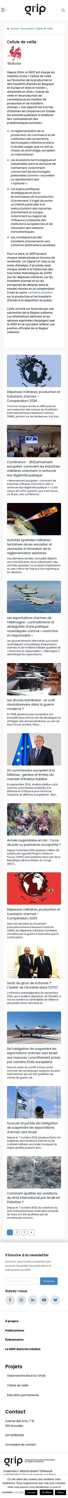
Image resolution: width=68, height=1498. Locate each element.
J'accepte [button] (31, 1492)
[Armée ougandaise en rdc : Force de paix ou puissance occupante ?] (34, 819)
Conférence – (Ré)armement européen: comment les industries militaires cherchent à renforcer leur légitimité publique (33, 468)
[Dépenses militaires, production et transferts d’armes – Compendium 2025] (34, 888)
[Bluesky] (55, 1300)
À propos (11, 1321)
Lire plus (19, 1492)
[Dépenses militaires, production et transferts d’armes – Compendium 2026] (34, 371)
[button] (60, 10)
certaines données (40, 292)
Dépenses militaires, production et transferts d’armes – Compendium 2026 (33, 396)
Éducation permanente (23, 1395)
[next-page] (31, 1232)
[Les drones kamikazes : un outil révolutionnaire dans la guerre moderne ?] (34, 679)
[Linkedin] (32, 1300)
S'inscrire (49, 1281)
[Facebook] (10, 1300)
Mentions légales (29, 1470)
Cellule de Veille (17, 1385)
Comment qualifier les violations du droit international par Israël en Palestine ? (33, 1197)
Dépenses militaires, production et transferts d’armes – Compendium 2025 (33, 913)
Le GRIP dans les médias (22, 1349)
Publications (14, 1331)
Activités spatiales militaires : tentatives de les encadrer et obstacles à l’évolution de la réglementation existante (29, 546)
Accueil (14, 28)
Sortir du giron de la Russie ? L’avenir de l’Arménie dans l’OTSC (32, 985)
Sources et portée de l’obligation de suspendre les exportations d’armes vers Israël (32, 1127)
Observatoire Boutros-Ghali (26, 1376)
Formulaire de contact (20, 1445)
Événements (14, 1340)
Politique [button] (60, 1492)
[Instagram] (21, 1300)
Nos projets (27, 28)
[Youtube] (44, 1300)
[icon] (8, 28)
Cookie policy (10, 1470)
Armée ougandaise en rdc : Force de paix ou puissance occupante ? (34, 842)
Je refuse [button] (46, 1492)
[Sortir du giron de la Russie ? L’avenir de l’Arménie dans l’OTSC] (34, 962)
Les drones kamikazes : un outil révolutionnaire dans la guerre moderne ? (31, 704)
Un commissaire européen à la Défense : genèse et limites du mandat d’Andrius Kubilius (31, 774)
